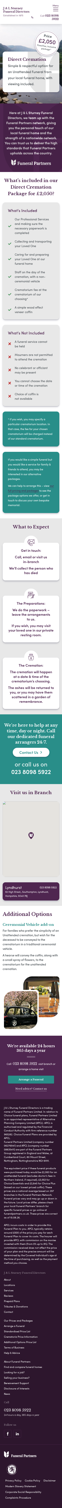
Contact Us (28, 752)
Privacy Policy (13, 1480)
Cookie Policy (32, 1480)
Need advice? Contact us (31, 1088)
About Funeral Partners (17, 1361)
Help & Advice (12, 1353)
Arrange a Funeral (31, 1079)
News (7, 1394)
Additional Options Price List (20, 1342)
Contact (8, 1312)
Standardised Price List (17, 1331)
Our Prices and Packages (18, 1320)
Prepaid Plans (12, 1301)
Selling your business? (16, 1378)
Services (9, 1290)
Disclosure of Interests (16, 1388)
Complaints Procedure (18, 1497)
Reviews (8, 1296)
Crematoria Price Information (21, 1337)
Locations (9, 1285)
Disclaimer (49, 1480)
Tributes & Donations (16, 1306)
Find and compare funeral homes (23, 1367)
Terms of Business (14, 1347)
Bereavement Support (16, 1383)
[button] (31, 836)
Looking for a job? (14, 1372)
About (7, 1279)
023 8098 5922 (52, 17)
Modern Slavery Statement (20, 1486)
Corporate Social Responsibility (23, 1492)
